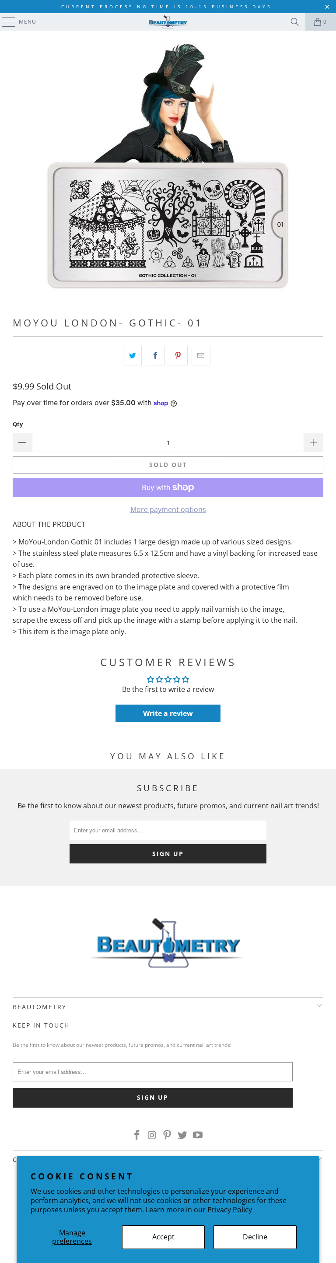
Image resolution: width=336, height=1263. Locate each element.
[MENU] (4, 22)
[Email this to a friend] (201, 356)
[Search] (295, 22)
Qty (18, 424)
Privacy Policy (229, 1209)
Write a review (168, 713)
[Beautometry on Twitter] (182, 1135)
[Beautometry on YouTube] (198, 1135)
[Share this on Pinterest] (178, 356)
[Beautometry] (168, 22)
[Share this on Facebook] (155, 356)
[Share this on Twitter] (132, 356)
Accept (163, 1237)
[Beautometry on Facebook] (137, 1135)
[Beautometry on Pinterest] (167, 1135)
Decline (255, 1237)
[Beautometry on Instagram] (152, 1135)
